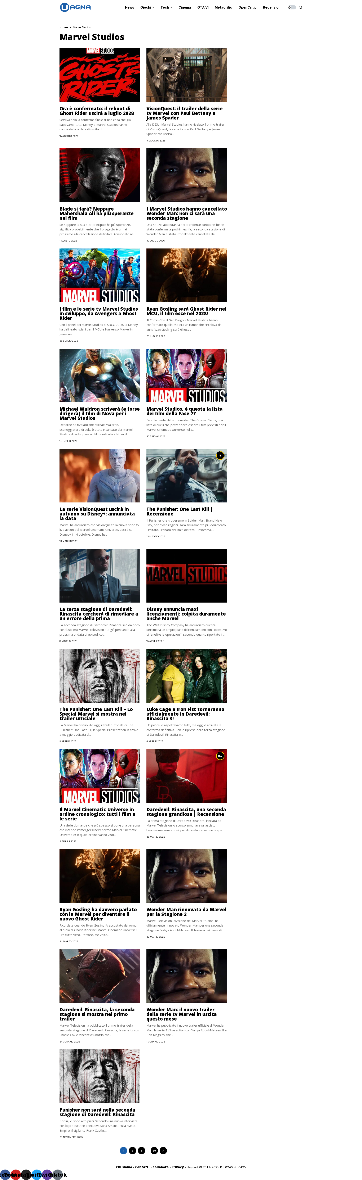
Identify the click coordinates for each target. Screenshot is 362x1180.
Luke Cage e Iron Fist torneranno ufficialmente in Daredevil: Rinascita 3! (185, 713)
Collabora (161, 1167)
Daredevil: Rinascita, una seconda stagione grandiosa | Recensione (186, 811)
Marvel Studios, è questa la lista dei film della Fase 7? (184, 411)
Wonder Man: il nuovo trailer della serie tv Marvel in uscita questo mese (181, 1014)
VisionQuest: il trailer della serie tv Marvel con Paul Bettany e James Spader (184, 113)
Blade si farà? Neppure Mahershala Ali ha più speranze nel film (96, 213)
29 (154, 1150)
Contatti (142, 1167)
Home (63, 27)
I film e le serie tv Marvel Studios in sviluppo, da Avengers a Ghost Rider (98, 313)
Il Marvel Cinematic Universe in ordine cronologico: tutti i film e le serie (97, 814)
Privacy (178, 1167)
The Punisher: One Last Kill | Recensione (179, 511)
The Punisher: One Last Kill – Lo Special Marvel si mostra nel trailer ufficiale (96, 713)
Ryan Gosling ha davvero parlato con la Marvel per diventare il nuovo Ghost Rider (98, 914)
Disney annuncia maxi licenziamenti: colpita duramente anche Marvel (186, 613)
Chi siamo (124, 1167)
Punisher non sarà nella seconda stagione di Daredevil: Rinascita (97, 1112)
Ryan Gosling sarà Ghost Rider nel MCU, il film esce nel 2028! (186, 311)
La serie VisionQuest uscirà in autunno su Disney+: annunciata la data (97, 513)
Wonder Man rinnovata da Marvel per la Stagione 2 (186, 911)
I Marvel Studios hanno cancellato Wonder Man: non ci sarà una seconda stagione (186, 213)
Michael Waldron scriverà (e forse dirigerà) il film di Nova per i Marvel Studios (99, 413)
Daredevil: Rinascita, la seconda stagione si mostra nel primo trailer (97, 1014)
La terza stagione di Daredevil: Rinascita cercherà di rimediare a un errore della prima (98, 613)
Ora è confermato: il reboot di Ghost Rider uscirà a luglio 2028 (96, 110)
